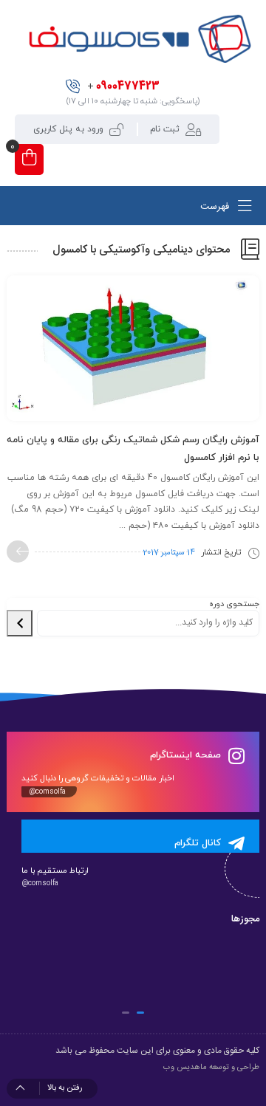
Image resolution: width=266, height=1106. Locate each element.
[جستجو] (20, 623)
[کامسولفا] (138, 39)
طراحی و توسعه (234, 1067)
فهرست (216, 207)
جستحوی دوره (234, 604)
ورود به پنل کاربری (68, 129)
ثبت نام (165, 129)
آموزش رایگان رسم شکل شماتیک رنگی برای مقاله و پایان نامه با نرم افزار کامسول (133, 448)
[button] (140, 1012)
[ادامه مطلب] (18, 551)
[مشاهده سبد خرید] (29, 159)
